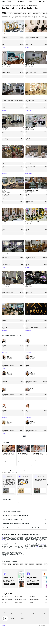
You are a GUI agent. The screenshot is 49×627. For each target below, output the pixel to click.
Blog (12, 616)
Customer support (14, 615)
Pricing (22, 615)
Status (22, 619)
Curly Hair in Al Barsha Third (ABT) (34, 599)
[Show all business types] (46, 564)
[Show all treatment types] (46, 13)
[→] (47, 455)
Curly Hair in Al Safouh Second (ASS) (7, 599)
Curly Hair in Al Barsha (18, 602)
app (37, 546)
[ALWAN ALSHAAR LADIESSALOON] (38, 455)
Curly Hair (10, 5)
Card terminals (23, 616)
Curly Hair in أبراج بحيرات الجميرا (33, 602)
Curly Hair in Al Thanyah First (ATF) (20, 599)
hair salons (3, 539)
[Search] (40, 1)
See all (24, 436)
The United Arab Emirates (17, 5)
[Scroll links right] (47, 600)
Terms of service (33, 615)
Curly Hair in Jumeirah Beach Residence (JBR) (35, 604)
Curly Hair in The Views (5, 596)
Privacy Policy (33, 613)
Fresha (3, 537)
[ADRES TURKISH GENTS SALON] (8, 455)
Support (22, 618)
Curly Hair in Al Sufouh (5, 602)
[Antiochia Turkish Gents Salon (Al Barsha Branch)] (23, 455)
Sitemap (12, 618)
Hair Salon (6, 5)
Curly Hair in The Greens (5, 604)
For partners (23, 613)
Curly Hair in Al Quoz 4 (32, 596)
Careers (12, 613)
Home (3, 5)
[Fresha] (3, 1)
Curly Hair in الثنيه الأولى (18, 596)
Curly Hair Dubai (25, 5)
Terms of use (33, 616)
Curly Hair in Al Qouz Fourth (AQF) (20, 604)
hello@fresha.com (38, 548)
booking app (42, 544)
